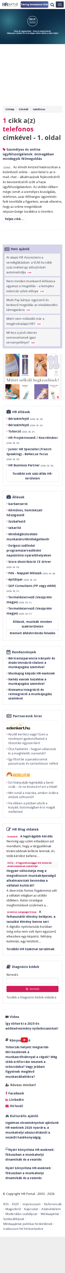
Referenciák (53, 1204)
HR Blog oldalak (25, 829)
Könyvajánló (20, 1040)
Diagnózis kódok (25, 966)
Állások (18, 497)
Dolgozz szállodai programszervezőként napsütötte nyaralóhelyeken (28, 550)
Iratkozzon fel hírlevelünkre (23, 1229)
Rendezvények (24, 652)
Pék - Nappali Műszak (31, 573)
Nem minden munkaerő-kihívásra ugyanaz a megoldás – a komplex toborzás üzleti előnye (30, 286)
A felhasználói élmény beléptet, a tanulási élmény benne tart (30, 917)
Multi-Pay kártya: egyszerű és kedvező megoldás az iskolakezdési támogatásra (32, 305)
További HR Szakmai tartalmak (30, 949)
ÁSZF (15, 1204)
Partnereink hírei (27, 716)
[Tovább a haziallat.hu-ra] (32, 774)
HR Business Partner (30, 465)
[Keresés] (52, 4)
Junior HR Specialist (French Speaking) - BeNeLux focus (28, 454)
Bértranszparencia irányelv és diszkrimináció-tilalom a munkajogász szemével (31, 662)
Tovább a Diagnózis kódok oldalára (31, 997)
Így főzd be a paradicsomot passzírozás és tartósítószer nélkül (33, 761)
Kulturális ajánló (23, 1116)
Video (14, 1017)
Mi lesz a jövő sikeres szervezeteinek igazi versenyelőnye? (21, 337)
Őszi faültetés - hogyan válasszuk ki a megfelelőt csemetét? (32, 751)
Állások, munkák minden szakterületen (32, 624)
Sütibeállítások (13, 1219)
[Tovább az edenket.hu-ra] (32, 725)
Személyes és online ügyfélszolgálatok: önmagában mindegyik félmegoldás (28, 154)
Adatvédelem (51, 1209)
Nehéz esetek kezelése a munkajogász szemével (27, 681)
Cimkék (24, 109)
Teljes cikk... (14, 219)
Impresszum (32, 1204)
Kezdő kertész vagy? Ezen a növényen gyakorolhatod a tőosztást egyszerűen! (28, 738)
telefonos (39, 109)
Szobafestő (16, 521)
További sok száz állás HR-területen (32, 475)
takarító (14, 528)
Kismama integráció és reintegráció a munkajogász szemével (30, 694)
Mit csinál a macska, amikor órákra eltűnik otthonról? (33, 795)
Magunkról (13, 1209)
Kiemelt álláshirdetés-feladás (32, 633)
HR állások (21, 412)
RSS (6, 1204)
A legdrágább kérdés (36, 836)
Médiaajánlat (50, 1214)
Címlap (9, 109)
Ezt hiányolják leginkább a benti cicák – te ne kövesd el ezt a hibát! (33, 784)
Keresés (12, 974)
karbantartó (18, 504)
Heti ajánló (20, 249)
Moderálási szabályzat (21, 1214)
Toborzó (21, 431)
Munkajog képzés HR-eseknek (31, 673)
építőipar (22, 579)
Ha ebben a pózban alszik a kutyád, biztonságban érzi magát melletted (31, 807)
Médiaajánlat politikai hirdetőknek (27, 1224)
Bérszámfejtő (25, 419)
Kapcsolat (31, 1209)
